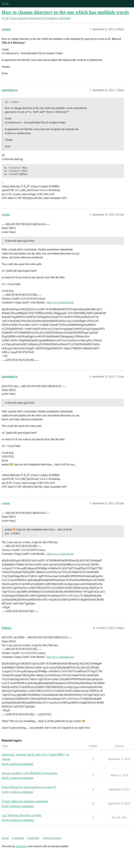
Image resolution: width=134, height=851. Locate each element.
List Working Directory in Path (21, 815)
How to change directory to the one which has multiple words (65, 12)
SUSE (5, 3)
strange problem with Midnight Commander (30, 773)
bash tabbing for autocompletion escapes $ (29, 787)
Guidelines (33, 838)
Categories (18, 838)
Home (5, 838)
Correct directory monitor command (24, 801)
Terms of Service (52, 838)
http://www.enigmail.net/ (60, 302)
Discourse (21, 846)
